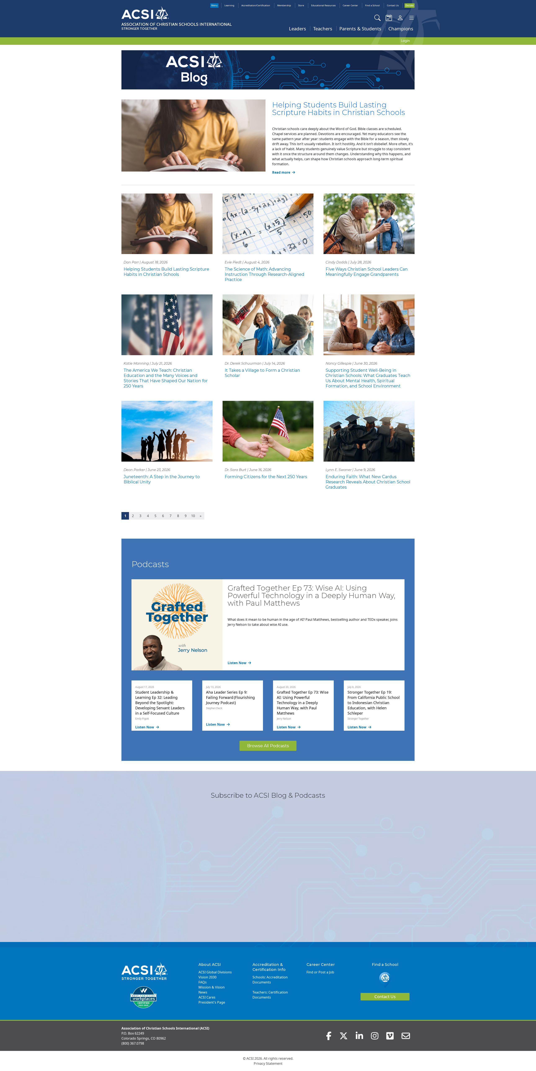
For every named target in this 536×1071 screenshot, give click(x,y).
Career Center (350, 5)
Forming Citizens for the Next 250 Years (266, 476)
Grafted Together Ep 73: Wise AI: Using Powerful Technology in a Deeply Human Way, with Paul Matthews (311, 595)
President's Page (211, 1002)
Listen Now (237, 663)
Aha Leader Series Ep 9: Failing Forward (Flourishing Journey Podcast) (230, 697)
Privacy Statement (268, 1063)
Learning (229, 5)
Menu (214, 5)
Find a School (372, 5)
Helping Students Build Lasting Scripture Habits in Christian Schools (338, 108)
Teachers (322, 28)
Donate (410, 5)
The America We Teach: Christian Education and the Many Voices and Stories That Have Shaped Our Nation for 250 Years (166, 378)
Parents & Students (360, 28)
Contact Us (393, 5)
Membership (284, 5)
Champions (400, 28)
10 (193, 516)
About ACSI (209, 964)
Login (405, 40)
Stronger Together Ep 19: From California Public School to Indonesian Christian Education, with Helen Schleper (374, 703)
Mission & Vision (211, 987)
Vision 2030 (207, 977)
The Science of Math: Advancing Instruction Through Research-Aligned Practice (264, 274)
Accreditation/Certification (255, 5)
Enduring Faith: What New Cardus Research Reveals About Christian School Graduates (368, 482)
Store (301, 5)
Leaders (297, 28)
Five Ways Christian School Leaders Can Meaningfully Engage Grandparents (367, 272)
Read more (281, 172)
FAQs (202, 982)
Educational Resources (323, 5)
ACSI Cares (206, 997)
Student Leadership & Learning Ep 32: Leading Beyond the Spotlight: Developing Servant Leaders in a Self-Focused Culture (160, 703)
